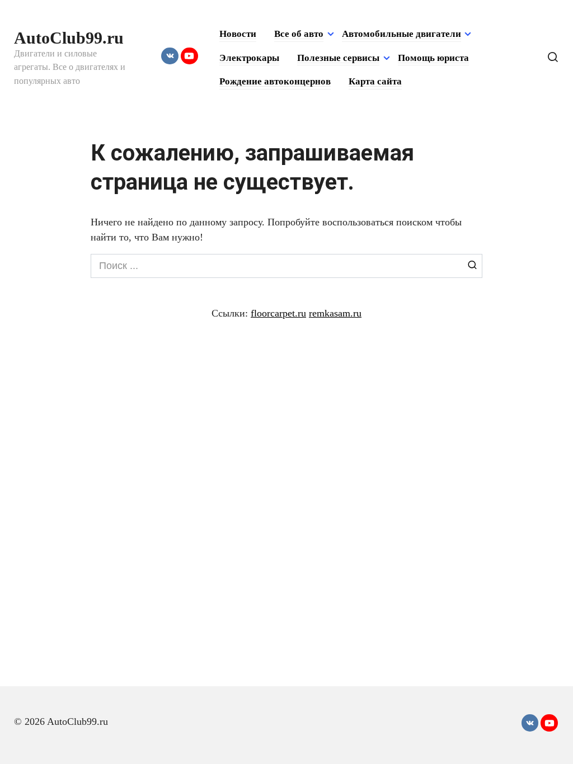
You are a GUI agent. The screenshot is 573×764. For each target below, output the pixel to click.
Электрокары (249, 58)
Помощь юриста (433, 58)
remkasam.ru (335, 313)
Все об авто (298, 34)
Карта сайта (375, 81)
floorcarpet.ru (278, 313)
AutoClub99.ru (69, 38)
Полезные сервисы (338, 58)
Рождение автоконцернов (275, 81)
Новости (237, 34)
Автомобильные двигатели (401, 34)
